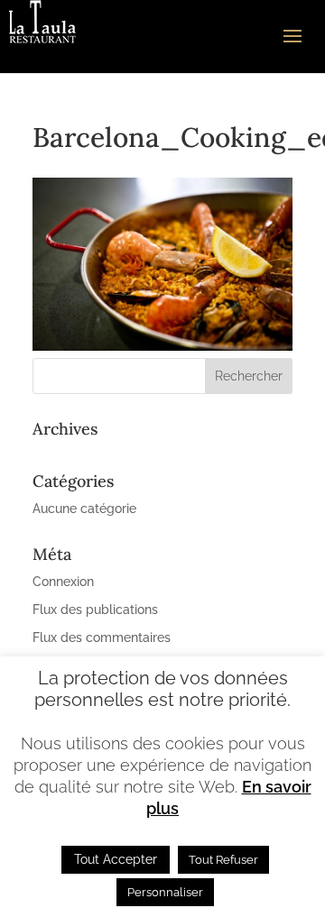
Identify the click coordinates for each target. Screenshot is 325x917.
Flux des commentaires (101, 637)
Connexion (63, 581)
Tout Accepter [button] (115, 859)
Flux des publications (95, 609)
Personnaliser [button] (165, 892)
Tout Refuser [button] (223, 860)
